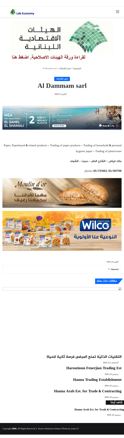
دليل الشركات (65, 68)
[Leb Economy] (25, 12)
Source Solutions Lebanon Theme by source (57, 429)
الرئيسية (77, 68)
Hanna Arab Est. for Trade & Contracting (88, 391)
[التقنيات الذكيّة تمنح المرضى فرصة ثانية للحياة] (62, 320)
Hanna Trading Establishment (97, 380)
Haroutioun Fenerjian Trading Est (94, 368)
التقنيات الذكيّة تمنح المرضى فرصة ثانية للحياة (84, 357)
